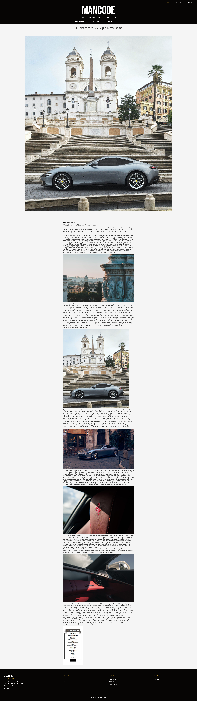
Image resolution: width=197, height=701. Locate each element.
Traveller (79, 22)
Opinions (66, 681)
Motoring (100, 22)
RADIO (175, 2)
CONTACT (190, 2)
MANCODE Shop (111, 681)
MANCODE (98, 11)
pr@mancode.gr (156, 679)
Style (109, 22)
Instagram (6, 688)
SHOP (180, 2)
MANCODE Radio (112, 679)
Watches (118, 22)
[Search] (184, 2)
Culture (90, 22)
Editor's (65, 679)
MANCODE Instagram (113, 684)
